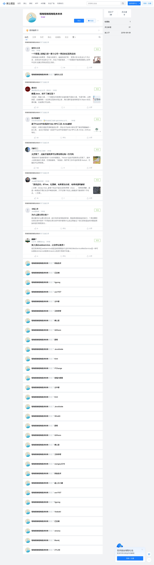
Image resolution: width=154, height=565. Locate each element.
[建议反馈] (149, 554)
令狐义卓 (35, 209)
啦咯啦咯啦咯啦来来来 (32, 42)
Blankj (57, 540)
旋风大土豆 (36, 48)
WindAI (57, 416)
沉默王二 (35, 148)
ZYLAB (57, 550)
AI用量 (43, 3)
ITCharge (58, 368)
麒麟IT (34, 239)
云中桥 (57, 301)
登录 (147, 3)
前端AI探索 (58, 378)
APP (36, 3)
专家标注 (60, 3)
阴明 (56, 340)
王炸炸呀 (57, 311)
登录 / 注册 (130, 558)
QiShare (57, 330)
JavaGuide (58, 349)
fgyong (57, 282)
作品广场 (51, 3)
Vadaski (57, 512)
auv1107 (57, 292)
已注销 (57, 273)
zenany (57, 531)
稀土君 (57, 320)
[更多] (149, 560)
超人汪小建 (58, 483)
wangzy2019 (59, 464)
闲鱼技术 (57, 263)
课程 (30, 3)
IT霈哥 (34, 179)
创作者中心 (133, 3)
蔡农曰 (34, 88)
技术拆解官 (36, 118)
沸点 (24, 3)
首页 (19, 3)
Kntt (56, 359)
